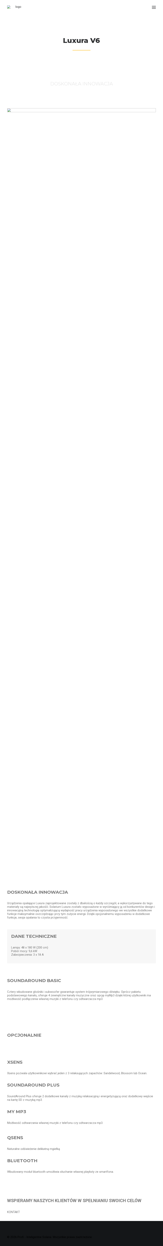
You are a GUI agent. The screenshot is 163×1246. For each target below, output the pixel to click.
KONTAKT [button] (13, 1212)
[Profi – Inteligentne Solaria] (16, 7)
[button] (154, 7)
